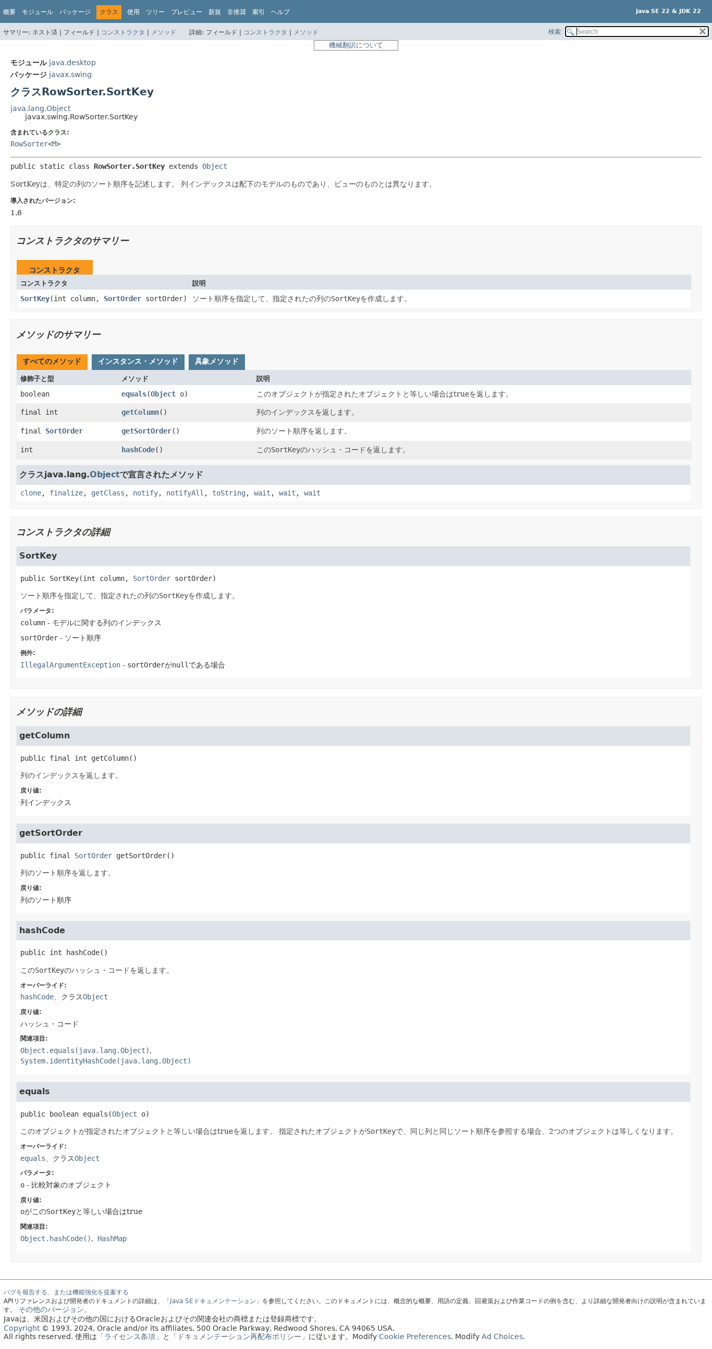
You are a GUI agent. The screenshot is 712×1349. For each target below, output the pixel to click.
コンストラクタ (123, 32)
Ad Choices (502, 1336)
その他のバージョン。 (54, 1309)
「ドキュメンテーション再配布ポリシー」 (239, 1336)
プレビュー (186, 12)
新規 (214, 12)
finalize (66, 493)
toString (228, 493)
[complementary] (415, 1336)
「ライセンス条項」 (130, 1336)
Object (214, 166)
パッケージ (75, 12)
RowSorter (29, 144)
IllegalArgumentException (70, 665)
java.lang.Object (40, 108)
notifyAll (185, 493)
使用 (133, 12)
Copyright (22, 1328)
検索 (554, 31)
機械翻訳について (356, 45)
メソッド (163, 32)
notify (145, 493)
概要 (9, 12)
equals (133, 394)
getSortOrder (146, 431)
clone (30, 493)
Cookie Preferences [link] (415, 1336)
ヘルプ (280, 12)
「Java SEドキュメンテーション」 (213, 1301)
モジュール (37, 12)
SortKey (35, 298)
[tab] (52, 362)
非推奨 (236, 12)
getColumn (140, 412)
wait (262, 493)
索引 (258, 12)
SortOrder (122, 298)
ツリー (155, 12)
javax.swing (70, 74)
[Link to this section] (136, 240)
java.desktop (72, 62)
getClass (108, 493)
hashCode (138, 449)
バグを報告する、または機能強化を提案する (66, 1292)
